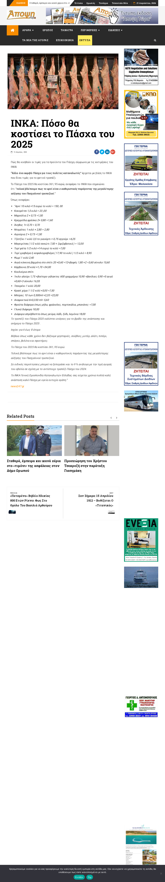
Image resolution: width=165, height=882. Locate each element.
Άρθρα (26, 30)
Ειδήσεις (114, 30)
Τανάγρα (103, 3)
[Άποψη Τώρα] (12, 30)
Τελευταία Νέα (120, 3)
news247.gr (17, 386)
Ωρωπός (90, 3)
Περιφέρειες (89, 30)
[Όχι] (161, 873)
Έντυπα (78, 3)
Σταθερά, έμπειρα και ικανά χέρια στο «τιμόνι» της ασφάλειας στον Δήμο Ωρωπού (34, 466)
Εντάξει (79, 877)
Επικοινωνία (65, 40)
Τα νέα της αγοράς (35, 40)
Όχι (90, 877)
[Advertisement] (141, 288)
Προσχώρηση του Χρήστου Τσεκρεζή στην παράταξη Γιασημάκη (85, 466)
